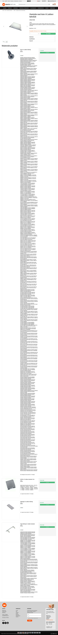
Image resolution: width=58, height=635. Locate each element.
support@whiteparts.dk (5, 615)
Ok (53, 633)
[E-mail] (35, 616)
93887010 (5, 614)
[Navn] (35, 614)
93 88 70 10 (48, 626)
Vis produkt (47, 52)
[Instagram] (28, 1)
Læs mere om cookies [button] (25, 633)
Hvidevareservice (41, 8)
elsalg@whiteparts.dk (49, 627)
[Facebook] (27, 1)
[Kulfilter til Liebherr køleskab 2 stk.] (10, 487)
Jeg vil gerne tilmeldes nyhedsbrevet (34, 617)
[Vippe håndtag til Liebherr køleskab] (10, 532)
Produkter (10, 8)
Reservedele (16, 8)
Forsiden (4, 8)
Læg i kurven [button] (48, 33)
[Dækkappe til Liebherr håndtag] (10, 510)
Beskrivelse (31, 36)
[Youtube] (30, 1)
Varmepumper (52, 8)
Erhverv (47, 8)
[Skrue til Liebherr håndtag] (10, 58)
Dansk (39, 1)
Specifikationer (32, 38)
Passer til (31, 40)
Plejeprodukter (33, 8)
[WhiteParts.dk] (9, 4)
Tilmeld (29, 620)
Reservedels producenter (24, 8)
